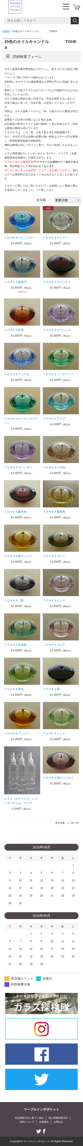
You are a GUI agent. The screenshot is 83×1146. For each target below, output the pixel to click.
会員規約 (44, 1122)
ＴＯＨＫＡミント (54, 733)
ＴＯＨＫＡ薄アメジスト (58, 777)
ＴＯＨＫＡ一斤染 (54, 467)
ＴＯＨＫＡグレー (54, 556)
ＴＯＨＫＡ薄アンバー (18, 556)
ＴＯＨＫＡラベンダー (18, 467)
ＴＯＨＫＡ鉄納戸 (15, 282)
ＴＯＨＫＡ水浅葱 (15, 644)
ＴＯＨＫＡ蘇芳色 (15, 511)
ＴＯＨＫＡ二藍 (14, 600)
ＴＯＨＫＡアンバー (16, 733)
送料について (27, 1122)
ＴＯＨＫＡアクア (54, 418)
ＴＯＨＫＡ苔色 (14, 689)
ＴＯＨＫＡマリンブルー (19, 237)
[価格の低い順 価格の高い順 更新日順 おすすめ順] (67, 200)
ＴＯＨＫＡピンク (54, 600)
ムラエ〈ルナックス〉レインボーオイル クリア (21, 801)
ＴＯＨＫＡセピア (54, 644)
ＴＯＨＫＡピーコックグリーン (21, 421)
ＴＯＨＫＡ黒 (51, 689)
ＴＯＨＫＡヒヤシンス (57, 329)
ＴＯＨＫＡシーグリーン (58, 374)
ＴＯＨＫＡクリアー (55, 237)
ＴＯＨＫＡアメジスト (57, 282)
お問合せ (58, 1122)
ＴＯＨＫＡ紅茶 (14, 329)
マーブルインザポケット (41, 1109)
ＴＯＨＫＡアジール (16, 374)
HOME (6, 31)
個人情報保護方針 (58, 1118)
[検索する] (75, 20)
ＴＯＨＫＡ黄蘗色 (54, 511)
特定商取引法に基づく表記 (29, 1118)
